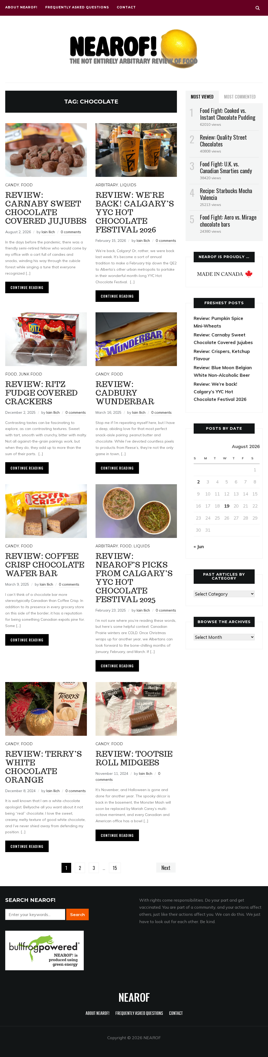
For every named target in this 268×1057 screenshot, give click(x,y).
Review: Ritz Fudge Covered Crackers (41, 392)
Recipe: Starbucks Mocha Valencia (226, 193)
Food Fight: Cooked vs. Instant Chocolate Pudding (227, 113)
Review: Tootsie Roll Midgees (134, 758)
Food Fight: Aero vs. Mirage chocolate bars (228, 220)
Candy (12, 185)
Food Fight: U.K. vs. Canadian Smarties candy (226, 167)
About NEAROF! (21, 7)
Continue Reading (26, 287)
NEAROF (134, 997)
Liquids (128, 185)
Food (27, 185)
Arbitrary (107, 185)
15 (115, 867)
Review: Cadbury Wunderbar (125, 392)
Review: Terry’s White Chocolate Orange (43, 767)
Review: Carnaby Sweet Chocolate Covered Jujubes (45, 208)
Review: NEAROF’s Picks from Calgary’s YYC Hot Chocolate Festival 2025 (134, 577)
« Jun (199, 546)
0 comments (71, 232)
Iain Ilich (48, 232)
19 (226, 506)
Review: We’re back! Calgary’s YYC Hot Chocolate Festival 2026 (220, 391)
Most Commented (240, 97)
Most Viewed (202, 97)
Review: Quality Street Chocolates (223, 140)
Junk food (30, 374)
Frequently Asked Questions (77, 7)
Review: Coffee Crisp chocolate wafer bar (44, 564)
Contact (126, 7)
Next (165, 867)
